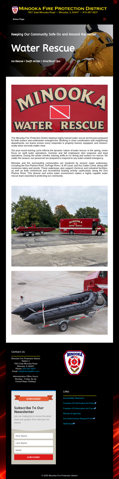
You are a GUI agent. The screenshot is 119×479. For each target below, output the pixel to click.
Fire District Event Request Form (78, 418)
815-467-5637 (29, 368)
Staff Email (68, 423)
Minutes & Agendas (72, 413)
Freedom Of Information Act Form (78, 408)
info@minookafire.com (28, 371)
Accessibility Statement (73, 398)
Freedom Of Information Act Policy (79, 403)
